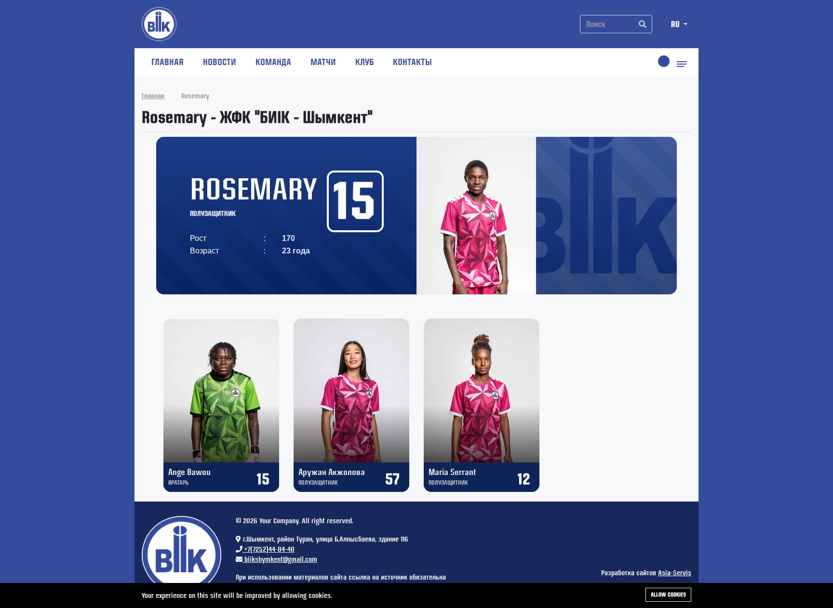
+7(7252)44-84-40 (268, 549)
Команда (273, 61)
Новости (219, 61)
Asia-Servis (674, 573)
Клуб (364, 61)
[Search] (642, 24)
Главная (167, 61)
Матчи (323, 61)
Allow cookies (668, 594)
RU (676, 24)
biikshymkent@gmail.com (279, 559)
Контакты (412, 61)
